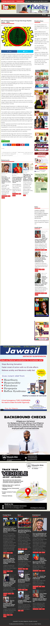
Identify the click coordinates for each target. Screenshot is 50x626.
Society (3, 197)
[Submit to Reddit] (14, 145)
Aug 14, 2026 (13, 597)
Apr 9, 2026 (28, 551)
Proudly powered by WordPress (16, 624)
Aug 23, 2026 (15, 174)
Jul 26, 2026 (45, 252)
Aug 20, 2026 (13, 555)
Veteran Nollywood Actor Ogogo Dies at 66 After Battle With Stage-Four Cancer (41, 33)
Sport (26, 549)
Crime (5, 552)
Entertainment (4, 196)
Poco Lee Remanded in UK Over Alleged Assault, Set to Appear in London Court (41, 26)
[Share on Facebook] (9, 145)
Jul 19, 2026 (21, 528)
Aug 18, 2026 (45, 231)
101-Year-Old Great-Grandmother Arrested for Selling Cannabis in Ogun (40, 47)
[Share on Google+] (18, 145)
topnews (10, 25)
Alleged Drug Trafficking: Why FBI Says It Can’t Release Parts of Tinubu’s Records (41, 54)
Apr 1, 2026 (28, 571)
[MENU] (49, 15)
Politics (43, 586)
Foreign (36, 269)
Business (19, 589)
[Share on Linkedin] (27, 145)
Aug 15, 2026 (13, 575)
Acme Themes (38, 624)
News (3, 148)
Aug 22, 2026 (6, 526)
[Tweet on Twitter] (5, 145)
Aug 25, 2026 (4, 173)
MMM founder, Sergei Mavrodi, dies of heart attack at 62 (25, 153)
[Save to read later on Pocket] (22, 145)
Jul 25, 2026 (45, 273)
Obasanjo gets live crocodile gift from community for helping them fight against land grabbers (9, 154)
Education (5, 593)
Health (42, 249)
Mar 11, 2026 (28, 592)
